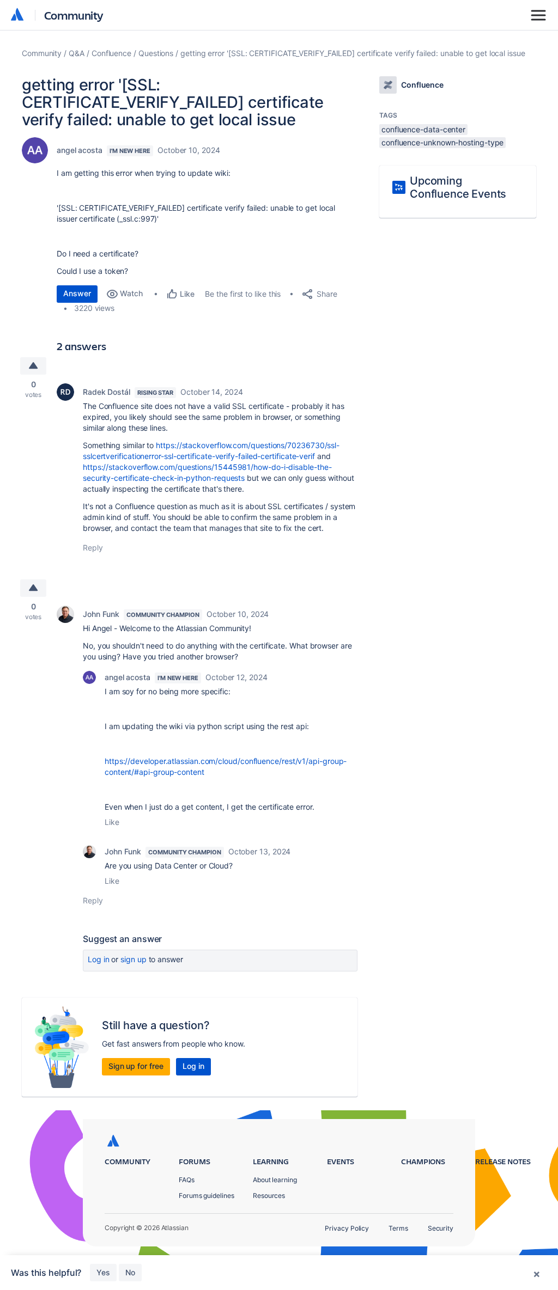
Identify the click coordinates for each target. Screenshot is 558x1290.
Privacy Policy (347, 1228)
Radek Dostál (106, 391)
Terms (398, 1228)
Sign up (133, 959)
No (130, 1272)
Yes (103, 1272)
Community (74, 15)
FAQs (187, 1180)
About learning (275, 1180)
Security (440, 1228)
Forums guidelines (206, 1195)
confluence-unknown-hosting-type (442, 142)
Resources (269, 1195)
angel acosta (79, 150)
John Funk (101, 614)
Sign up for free (135, 1066)
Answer (77, 293)
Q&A (76, 53)
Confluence (111, 53)
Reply (93, 547)
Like (112, 822)
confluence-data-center (423, 129)
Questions (155, 53)
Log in (99, 959)
